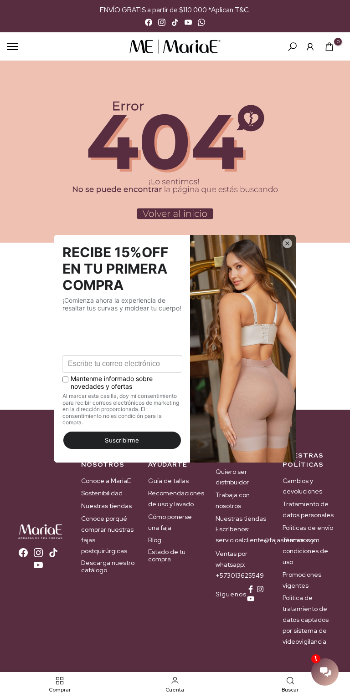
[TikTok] (175, 22)
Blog (154, 540)
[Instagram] (161, 22)
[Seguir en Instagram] (260, 589)
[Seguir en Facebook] (250, 589)
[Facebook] (148, 22)
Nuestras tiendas (106, 506)
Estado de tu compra (166, 555)
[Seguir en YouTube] (250, 598)
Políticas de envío (308, 528)
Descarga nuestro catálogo (107, 566)
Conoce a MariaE (106, 481)
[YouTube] (188, 22)
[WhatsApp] (201, 22)
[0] (329, 46)
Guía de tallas (168, 481)
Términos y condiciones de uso (305, 551)
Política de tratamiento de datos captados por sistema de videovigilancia (306, 619)
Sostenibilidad (102, 493)
